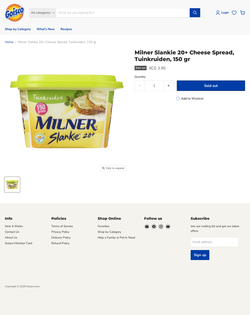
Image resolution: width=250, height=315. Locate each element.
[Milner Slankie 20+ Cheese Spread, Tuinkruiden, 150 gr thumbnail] (12, 184)
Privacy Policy (60, 232)
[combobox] (123, 12)
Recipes (66, 29)
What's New (46, 29)
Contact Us (12, 232)
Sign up (200, 255)
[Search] (195, 12)
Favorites (103, 226)
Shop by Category (18, 29)
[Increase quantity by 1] (169, 85)
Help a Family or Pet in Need (116, 237)
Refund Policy (60, 243)
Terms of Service (62, 226)
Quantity (140, 76)
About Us (11, 237)
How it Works (14, 226)
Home (9, 42)
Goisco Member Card (18, 243)
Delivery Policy (61, 237)
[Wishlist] (234, 13)
